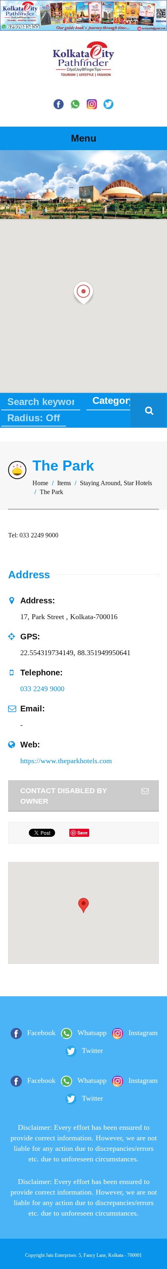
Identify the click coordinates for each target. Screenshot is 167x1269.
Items (64, 483)
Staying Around (100, 483)
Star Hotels (138, 483)
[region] (83, 184)
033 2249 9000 (42, 689)
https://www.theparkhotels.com (66, 761)
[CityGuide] (83, 70)
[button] (83, 293)
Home (40, 483)
